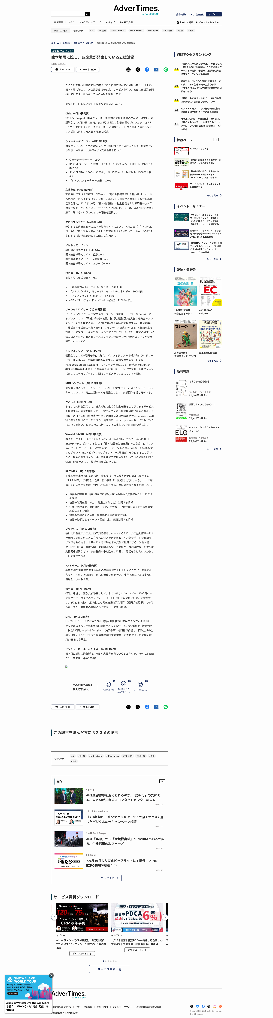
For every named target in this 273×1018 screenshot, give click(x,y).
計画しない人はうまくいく (202, 404)
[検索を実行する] (87, 14)
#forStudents (117, 30)
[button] (128, 69)
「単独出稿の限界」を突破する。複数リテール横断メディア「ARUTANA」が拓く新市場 (205, 174)
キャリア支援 (126, 22)
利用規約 (88, 1006)
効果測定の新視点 (208, 352)
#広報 (180, 30)
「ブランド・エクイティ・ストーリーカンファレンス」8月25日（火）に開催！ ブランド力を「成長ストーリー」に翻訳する (205, 219)
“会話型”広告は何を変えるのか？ (183, 312)
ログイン (214, 14)
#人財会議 (167, 30)
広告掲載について (185, 14)
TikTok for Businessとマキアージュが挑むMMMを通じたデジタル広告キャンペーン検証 (125, 819)
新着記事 (58, 22)
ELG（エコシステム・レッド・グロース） (204, 429)
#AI (91, 30)
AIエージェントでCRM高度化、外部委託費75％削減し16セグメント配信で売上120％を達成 (81, 944)
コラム (71, 22)
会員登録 (200, 14)
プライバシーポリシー (122, 1006)
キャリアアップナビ (199, 148)
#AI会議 (102, 30)
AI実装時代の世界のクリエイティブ (185, 354)
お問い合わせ (102, 1006)
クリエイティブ (107, 22)
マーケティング (87, 22)
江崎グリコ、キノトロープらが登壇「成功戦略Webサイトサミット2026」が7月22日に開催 (205, 233)
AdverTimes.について (61, 1006)
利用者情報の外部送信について (64, 1013)
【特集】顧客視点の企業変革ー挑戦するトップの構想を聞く (205, 162)
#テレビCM (153, 30)
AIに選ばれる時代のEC (205, 312)
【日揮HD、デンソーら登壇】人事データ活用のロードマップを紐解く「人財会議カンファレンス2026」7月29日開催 (206, 248)
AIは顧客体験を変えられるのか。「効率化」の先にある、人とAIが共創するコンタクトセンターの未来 (123, 797)
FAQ (78, 1006)
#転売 (190, 30)
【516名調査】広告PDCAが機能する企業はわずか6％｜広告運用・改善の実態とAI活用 (137, 942)
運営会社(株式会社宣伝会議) (148, 1006)
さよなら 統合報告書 (199, 381)
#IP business (136, 30)
